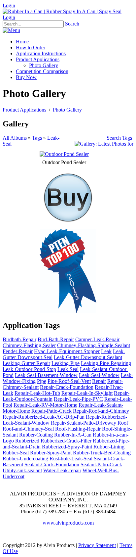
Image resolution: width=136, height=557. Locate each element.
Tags (37, 138)
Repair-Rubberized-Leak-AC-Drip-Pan (44, 417)
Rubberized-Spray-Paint (67, 446)
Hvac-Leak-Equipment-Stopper (67, 351)
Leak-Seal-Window (99, 375)
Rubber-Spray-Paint (51, 452)
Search (72, 23)
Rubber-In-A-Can (72, 435)
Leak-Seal (68, 369)
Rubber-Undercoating (25, 458)
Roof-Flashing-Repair (78, 429)
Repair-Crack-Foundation (66, 387)
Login (9, 5)
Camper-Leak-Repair (97, 339)
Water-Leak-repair (62, 470)
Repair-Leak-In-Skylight (87, 393)
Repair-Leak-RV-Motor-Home (45, 405)
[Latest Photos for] (104, 144)
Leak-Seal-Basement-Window (46, 375)
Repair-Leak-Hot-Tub (37, 393)
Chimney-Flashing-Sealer (29, 345)
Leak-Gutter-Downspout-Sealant (88, 357)
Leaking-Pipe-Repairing (106, 363)
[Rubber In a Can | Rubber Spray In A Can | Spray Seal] (62, 11)
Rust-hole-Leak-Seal (71, 458)
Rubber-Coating (36, 435)
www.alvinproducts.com (68, 523)
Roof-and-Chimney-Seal (28, 429)
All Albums (15, 138)
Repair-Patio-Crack (51, 411)
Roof (123, 423)
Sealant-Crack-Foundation (51, 464)
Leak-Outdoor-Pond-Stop (29, 369)
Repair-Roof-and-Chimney (101, 411)
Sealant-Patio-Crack (101, 464)
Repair (99, 381)
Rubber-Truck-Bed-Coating (102, 452)
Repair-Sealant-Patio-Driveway (83, 423)
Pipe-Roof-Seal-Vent (69, 381)
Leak (106, 351)
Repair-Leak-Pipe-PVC (78, 399)
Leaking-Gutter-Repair (26, 363)
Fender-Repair (18, 351)
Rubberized (27, 440)
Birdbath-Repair (19, 339)
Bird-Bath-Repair (56, 339)
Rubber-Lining (108, 446)
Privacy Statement (97, 545)
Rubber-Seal (16, 452)
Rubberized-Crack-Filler (66, 440)
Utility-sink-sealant (22, 470)
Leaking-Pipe (65, 363)
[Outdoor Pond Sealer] (64, 154)
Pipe (41, 381)
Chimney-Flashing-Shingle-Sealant (93, 345)
